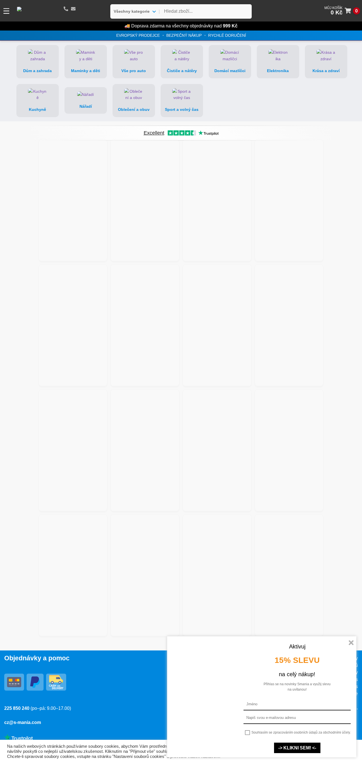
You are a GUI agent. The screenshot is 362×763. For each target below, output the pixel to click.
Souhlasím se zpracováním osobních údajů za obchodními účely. (301, 732)
